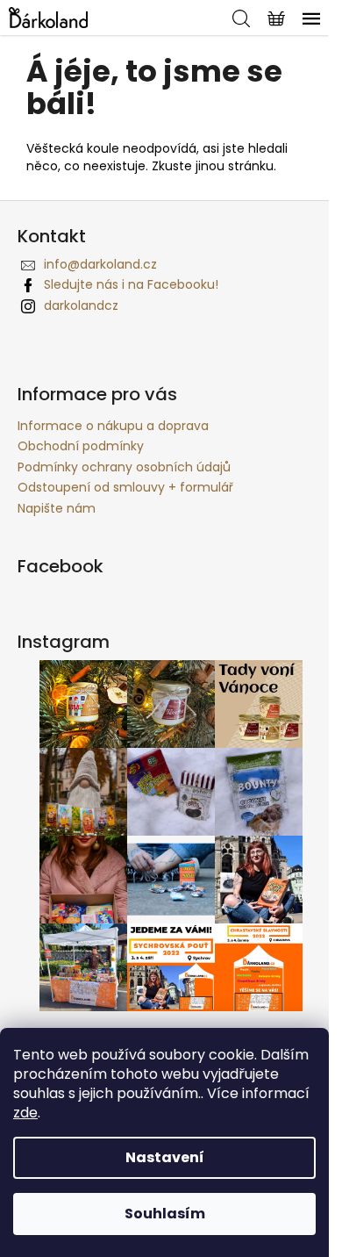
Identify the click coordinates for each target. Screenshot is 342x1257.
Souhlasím (165, 1213)
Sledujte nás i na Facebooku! (131, 284)
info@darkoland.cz (100, 264)
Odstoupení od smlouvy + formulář (125, 487)
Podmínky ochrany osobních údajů (124, 467)
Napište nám (57, 508)
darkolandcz (81, 305)
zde (25, 1113)
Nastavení (164, 1157)
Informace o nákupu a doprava (113, 426)
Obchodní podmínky (81, 446)
